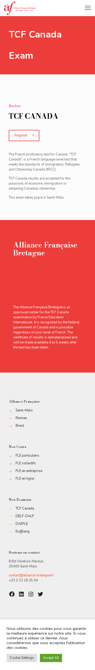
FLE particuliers (27, 455)
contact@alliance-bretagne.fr (31, 575)
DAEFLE (22, 523)
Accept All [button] (51, 657)
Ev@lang (23, 531)
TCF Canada (25, 508)
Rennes (21, 418)
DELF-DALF (25, 516)
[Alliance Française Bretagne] (20, 8)
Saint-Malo (24, 410)
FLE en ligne (25, 478)
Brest (20, 425)
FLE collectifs (26, 463)
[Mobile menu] (87, 7)
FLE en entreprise (29, 471)
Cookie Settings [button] (22, 657)
